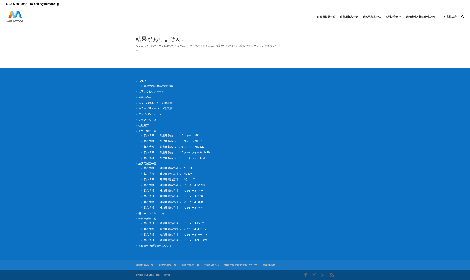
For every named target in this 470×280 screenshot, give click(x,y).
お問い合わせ (393, 16)
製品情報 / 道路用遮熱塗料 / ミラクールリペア (174, 223)
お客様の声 (450, 16)
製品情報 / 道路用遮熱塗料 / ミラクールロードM (175, 228)
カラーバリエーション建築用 (156, 102)
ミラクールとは (147, 119)
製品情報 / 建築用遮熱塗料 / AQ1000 (168, 167)
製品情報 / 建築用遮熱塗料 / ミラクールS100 (173, 196)
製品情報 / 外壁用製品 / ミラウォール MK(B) (173, 141)
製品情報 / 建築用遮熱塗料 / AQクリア (169, 179)
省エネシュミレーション (152, 213)
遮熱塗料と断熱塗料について (422, 16)
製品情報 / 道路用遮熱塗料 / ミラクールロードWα (176, 240)
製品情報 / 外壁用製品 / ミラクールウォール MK (176, 158)
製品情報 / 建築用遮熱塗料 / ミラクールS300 (173, 201)
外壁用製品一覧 (349, 16)
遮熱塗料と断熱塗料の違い (159, 85)
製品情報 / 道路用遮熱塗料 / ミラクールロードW (175, 234)
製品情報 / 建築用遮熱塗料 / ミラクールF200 (173, 190)
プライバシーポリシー (151, 114)
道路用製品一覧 (372, 16)
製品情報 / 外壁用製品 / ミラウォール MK (171, 135)
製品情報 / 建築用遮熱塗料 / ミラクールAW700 (174, 185)
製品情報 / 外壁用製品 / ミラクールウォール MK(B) (178, 152)
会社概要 (143, 125)
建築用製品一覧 (326, 16)
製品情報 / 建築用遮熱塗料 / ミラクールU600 (173, 207)
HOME (142, 81)
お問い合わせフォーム (151, 91)
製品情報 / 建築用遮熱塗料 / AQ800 (168, 173)
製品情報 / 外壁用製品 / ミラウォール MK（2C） (175, 146)
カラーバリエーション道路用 (156, 108)
